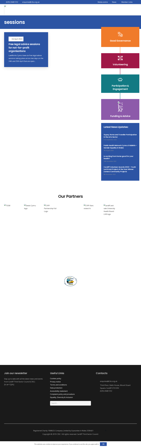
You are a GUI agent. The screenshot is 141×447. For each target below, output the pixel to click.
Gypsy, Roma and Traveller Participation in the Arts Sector (120, 135)
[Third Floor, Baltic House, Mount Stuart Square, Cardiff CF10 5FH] (98, 387)
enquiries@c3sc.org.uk (108, 381)
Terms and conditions (58, 385)
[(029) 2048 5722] (98, 391)
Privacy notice (55, 382)
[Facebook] (97, 431)
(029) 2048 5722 (106, 391)
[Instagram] (102, 431)
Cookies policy (55, 378)
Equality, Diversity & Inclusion (61, 397)
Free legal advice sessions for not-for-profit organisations (24, 47)
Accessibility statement (59, 391)
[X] (106, 431)
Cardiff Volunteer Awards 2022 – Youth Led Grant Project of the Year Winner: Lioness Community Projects (120, 169)
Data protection (56, 388)
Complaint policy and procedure (62, 394)
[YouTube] (110, 431)
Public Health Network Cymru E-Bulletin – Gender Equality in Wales (120, 146)
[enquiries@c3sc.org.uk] (98, 381)
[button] (126, 2)
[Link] (120, 37)
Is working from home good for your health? (118, 157)
